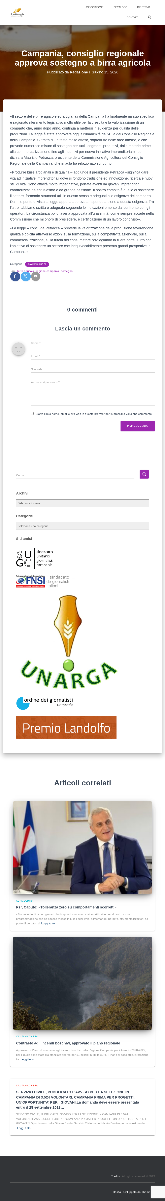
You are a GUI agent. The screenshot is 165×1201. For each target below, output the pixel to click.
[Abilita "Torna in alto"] (157, 1193)
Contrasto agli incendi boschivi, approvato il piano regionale (68, 1043)
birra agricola (25, 271)
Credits (115, 1176)
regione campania (47, 271)
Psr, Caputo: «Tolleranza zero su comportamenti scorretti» (66, 907)
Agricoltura (24, 900)
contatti (132, 17)
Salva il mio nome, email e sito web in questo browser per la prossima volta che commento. (94, 413)
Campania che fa (37, 264)
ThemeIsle (148, 1192)
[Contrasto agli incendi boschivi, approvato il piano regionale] (82, 983)
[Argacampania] (17, 12)
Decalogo (120, 7)
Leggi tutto (48, 923)
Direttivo (143, 7)
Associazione (94, 7)
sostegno (67, 271)
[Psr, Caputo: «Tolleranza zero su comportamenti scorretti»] (82, 847)
